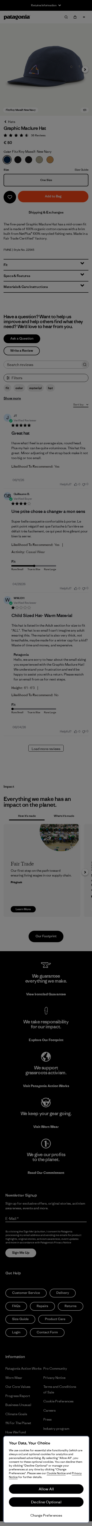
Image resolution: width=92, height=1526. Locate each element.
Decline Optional (46, 1502)
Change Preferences (46, 1515)
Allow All (46, 1489)
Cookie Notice (56, 1473)
